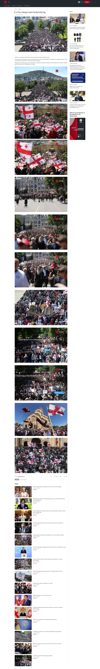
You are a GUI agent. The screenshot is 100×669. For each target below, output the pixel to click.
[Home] (5, 2)
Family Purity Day (23, 479)
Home (16, 9)
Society (17, 479)
